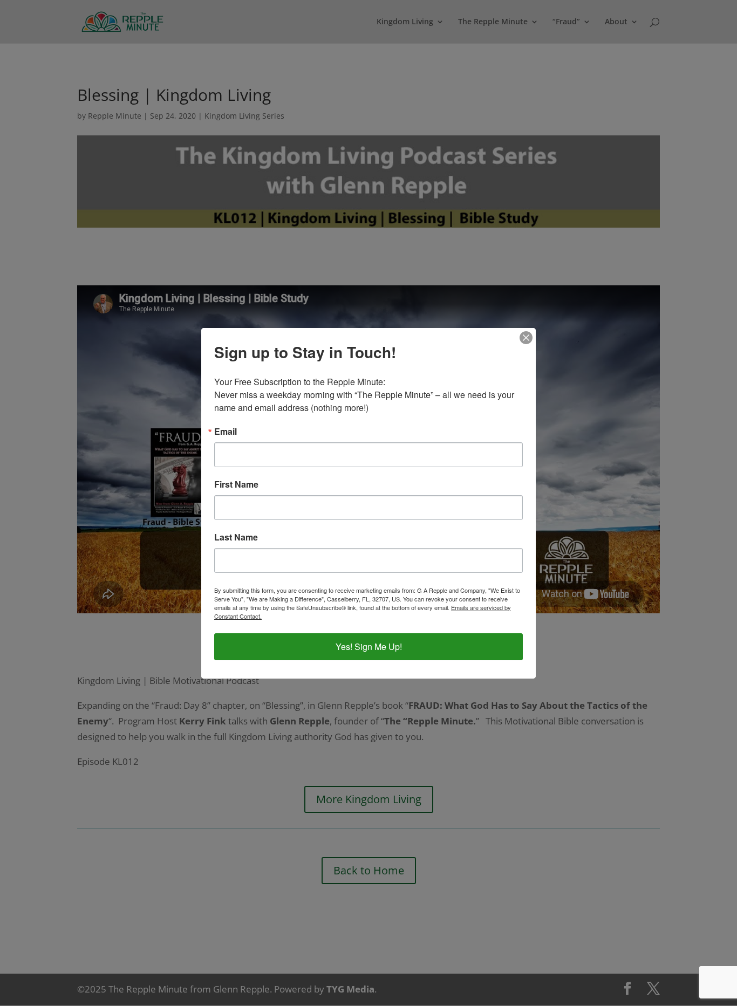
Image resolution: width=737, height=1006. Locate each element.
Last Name (236, 537)
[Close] (526, 337)
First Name (236, 484)
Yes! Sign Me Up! (369, 646)
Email (225, 431)
